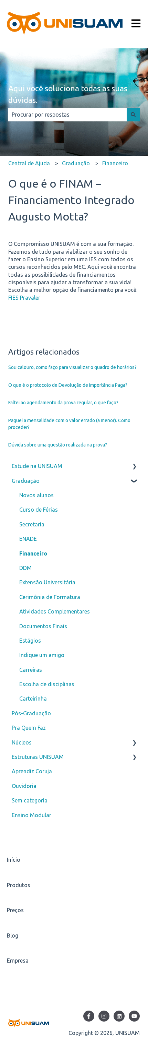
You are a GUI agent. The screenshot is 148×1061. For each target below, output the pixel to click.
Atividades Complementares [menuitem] (54, 611)
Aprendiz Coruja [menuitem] (32, 771)
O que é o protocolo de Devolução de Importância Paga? (67, 385)
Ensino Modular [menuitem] (31, 815)
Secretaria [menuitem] (31, 524)
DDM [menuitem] (25, 568)
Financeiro (115, 163)
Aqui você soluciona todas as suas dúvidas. (67, 94)
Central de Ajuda (29, 163)
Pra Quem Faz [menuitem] (29, 728)
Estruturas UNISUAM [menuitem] (38, 757)
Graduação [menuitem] (26, 481)
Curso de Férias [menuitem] (38, 509)
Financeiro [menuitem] (33, 553)
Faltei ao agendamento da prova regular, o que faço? (63, 402)
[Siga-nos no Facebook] (88, 1016)
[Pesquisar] (133, 114)
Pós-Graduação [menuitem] (31, 713)
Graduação (76, 163)
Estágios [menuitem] (30, 640)
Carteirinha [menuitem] (33, 698)
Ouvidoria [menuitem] (24, 786)
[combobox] (67, 114)
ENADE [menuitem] (28, 539)
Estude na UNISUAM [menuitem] (37, 466)
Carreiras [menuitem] (30, 670)
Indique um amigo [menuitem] (41, 655)
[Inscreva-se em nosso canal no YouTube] (134, 1016)
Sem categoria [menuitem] (29, 800)
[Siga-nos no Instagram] (103, 1016)
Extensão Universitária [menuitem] (47, 582)
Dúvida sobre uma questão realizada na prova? (57, 445)
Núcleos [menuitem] (22, 742)
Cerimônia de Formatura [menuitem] (49, 597)
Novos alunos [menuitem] (36, 495)
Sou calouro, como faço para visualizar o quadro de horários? (72, 367)
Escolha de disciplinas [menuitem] (46, 684)
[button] (134, 467)
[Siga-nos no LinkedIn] (119, 1016)
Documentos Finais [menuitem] (43, 626)
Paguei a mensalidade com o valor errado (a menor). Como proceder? (69, 424)
